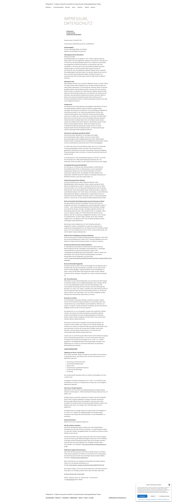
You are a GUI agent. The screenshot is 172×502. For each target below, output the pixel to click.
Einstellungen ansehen (164, 496)
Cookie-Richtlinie (141, 499)
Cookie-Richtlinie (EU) (70, 349)
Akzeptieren (142, 496)
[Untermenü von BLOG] (75, 7)
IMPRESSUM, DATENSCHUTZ (151, 499)
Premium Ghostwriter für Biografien (74, 474)
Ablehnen (153, 496)
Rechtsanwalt (71, 479)
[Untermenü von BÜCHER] (70, 7)
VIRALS (81, 497)
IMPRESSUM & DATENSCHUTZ (117, 497)
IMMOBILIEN (73, 497)
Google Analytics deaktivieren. (79, 457)
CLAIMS (91, 497)
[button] (169, 484)
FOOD (86, 497)
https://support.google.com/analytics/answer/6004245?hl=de (86, 465)
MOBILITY (58, 497)
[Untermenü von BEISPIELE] (51, 7)
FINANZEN (65, 497)
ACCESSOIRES (50, 497)
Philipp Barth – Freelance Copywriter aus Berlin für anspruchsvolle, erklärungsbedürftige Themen (73, 4)
